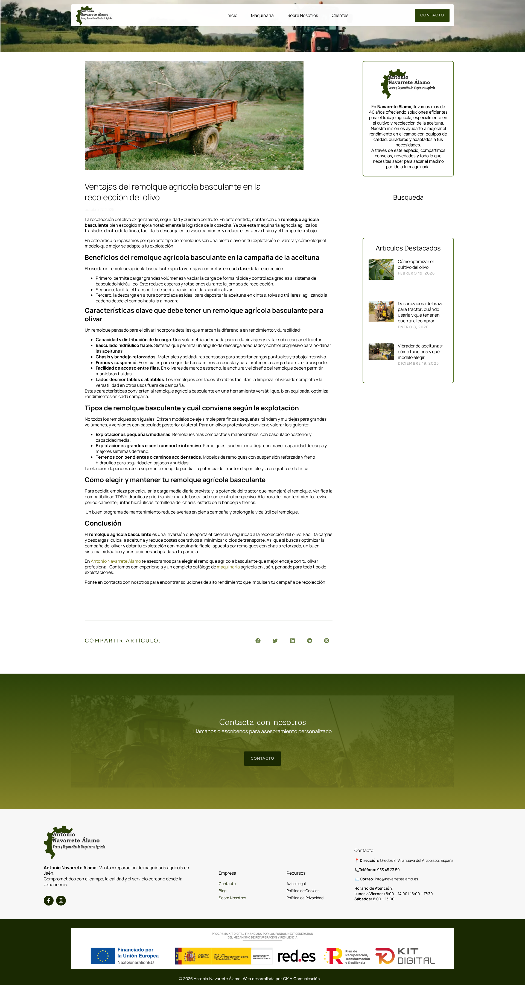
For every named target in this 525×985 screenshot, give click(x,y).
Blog (222, 890)
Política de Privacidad (305, 897)
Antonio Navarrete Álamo (116, 561)
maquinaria (229, 567)
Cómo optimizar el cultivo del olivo (416, 264)
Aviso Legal (296, 883)
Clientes (340, 15)
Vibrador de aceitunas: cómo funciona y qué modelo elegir (420, 351)
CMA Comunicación (301, 978)
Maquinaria (262, 15)
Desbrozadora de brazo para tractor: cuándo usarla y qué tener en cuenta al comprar (420, 311)
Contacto (227, 883)
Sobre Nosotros (302, 15)
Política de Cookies (303, 890)
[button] (258, 641)
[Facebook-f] (49, 901)
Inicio (231, 15)
